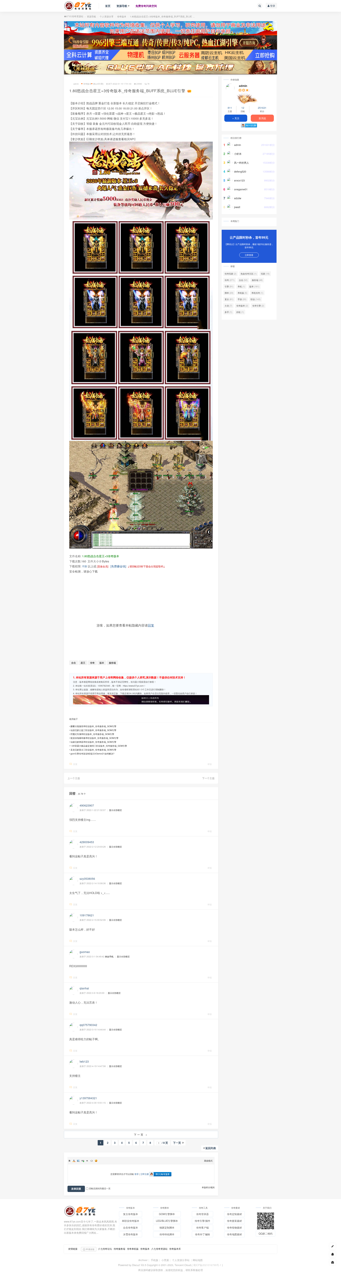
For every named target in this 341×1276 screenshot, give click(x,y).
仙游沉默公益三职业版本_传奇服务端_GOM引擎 (93, 730)
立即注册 (144, 1173)
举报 (209, 763)
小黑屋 (165, 1260)
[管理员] (249, 98)
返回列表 (210, 1148)
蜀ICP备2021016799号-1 (207, 1265)
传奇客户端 (202, 1227)
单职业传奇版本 (130, 1221)
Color (74, 1160)
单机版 (242, 292)
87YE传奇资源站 (74, 16)
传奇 (92, 662)
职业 (256, 299)
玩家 (265, 273)
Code (91, 1160)
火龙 (228, 305)
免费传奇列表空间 (146, 6)
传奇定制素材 (234, 1214)
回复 (151, 625)
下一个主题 (208, 778)
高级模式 (208, 1160)
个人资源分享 (106, 16)
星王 (83, 662)
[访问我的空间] (230, 88)
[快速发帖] (332, 1246)
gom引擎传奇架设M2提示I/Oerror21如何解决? (92, 753)
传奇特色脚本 (166, 1234)
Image (78, 1160)
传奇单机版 (133, 1248)
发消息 (262, 118)
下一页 (177, 1143)
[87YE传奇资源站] (78, 6)
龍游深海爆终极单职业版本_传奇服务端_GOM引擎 (94, 737)
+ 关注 (235, 118)
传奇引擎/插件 (202, 1221)
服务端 (112, 662)
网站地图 (198, 1260)
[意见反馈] (332, 1262)
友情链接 (72, 1248)
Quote (87, 1160)
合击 (73, 662)
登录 (272, 5)
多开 (228, 311)
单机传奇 (257, 292)
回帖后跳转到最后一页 (99, 1188)
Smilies (96, 1160)
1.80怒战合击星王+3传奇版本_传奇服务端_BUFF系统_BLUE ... (162, 16)
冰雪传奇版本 (130, 1234)
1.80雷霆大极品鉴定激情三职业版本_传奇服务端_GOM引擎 (99, 745)
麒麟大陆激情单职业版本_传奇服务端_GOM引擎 (93, 726)
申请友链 (89, 1249)
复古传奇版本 (130, 1214)
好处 (240, 311)
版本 (101, 662)
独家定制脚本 (166, 1227)
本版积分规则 (208, 1187)
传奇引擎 (258, 305)
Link (83, 1160)
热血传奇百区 (249, 273)
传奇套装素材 (234, 1221)
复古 (229, 299)
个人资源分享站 (181, 1260)
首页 (107, 6)
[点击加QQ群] (332, 1254)
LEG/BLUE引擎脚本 (167, 1221)
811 (230, 107)
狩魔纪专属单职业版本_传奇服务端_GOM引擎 (92, 733)
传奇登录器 (202, 1214)
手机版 (154, 1260)
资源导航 (122, 6)
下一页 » (141, 1134)
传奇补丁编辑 (202, 1234)
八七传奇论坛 (105, 1248)
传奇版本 (121, 16)
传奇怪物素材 (234, 1227)
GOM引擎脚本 (167, 1214)
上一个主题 (73, 778)
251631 (262, 107)
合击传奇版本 (130, 1227)
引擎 (229, 286)
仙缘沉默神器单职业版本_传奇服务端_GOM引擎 (93, 741)
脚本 (229, 292)
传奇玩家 (230, 273)
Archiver (143, 1260)
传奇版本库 (175, 1248)
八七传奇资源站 (159, 1248)
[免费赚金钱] (118, 566)
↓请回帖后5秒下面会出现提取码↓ (146, 566)
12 (242, 107)
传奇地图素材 (234, 1234)
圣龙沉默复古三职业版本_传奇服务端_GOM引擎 (93, 749)
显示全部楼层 (115, 810)
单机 (241, 286)
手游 (242, 299)
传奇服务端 (119, 1248)
